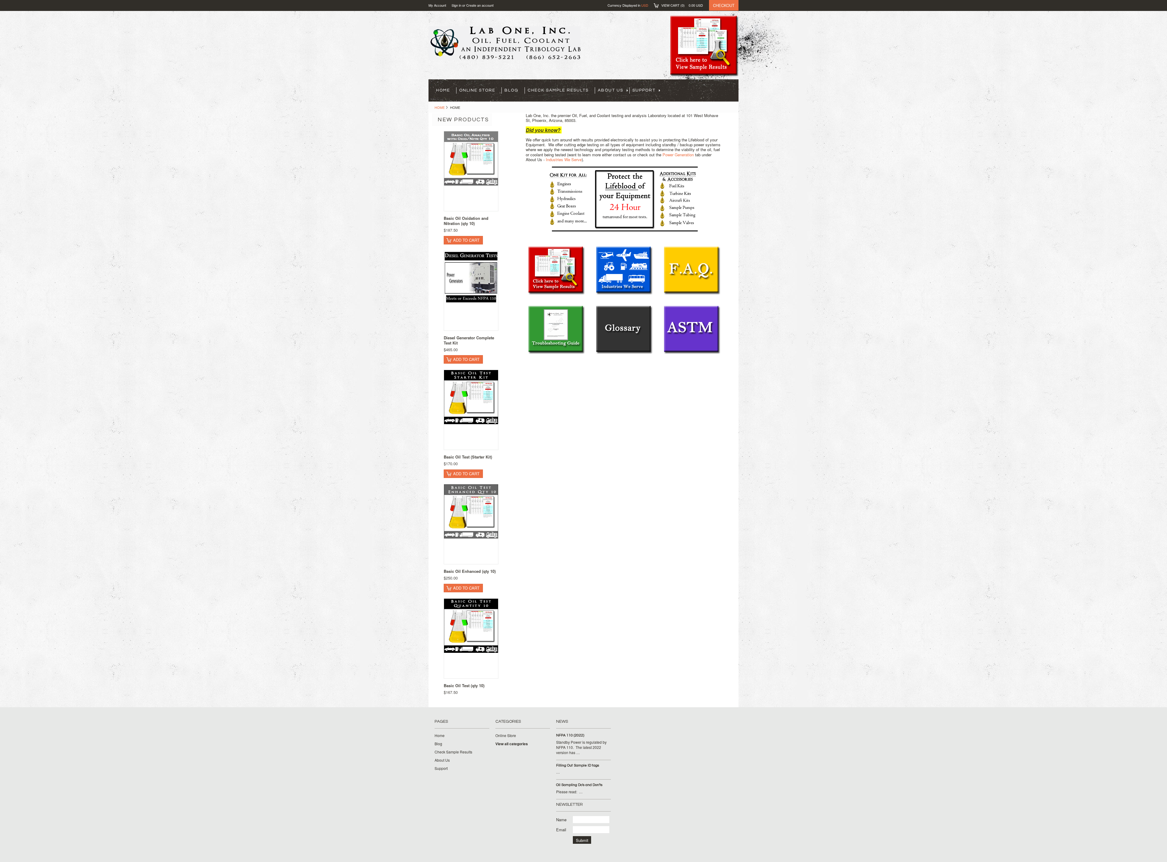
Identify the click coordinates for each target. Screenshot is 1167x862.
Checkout (724, 5)
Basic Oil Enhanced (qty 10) (470, 571)
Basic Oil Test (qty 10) (464, 685)
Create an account (480, 5)
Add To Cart (466, 240)
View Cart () (682, 5)
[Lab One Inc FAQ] (692, 293)
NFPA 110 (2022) (570, 735)
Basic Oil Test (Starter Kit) (468, 457)
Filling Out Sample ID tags (577, 765)
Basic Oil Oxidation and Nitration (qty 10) (466, 220)
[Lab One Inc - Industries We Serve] (624, 293)
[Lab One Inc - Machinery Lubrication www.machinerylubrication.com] (624, 352)
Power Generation (678, 155)
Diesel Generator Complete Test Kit (469, 340)
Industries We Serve (564, 159)
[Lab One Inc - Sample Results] (556, 293)
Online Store (477, 90)
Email (561, 830)
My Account (437, 5)
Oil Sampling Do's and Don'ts (579, 785)
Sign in (456, 5)
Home (440, 107)
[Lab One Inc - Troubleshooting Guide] (556, 352)
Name (561, 819)
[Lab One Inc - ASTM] (692, 352)
